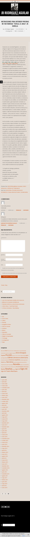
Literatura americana (20, 358)
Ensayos (23, 353)
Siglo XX (23, 368)
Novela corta (22, 364)
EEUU (18, 353)
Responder (25, 210)
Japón (27, 355)
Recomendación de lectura (22, 366)
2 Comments (20, 31)
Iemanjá (23, 355)
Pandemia (27, 364)
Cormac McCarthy (22, 350)
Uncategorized (9, 31)
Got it (23, 535)
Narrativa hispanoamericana (18, 362)
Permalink (18, 210)
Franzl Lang (20, 355)
